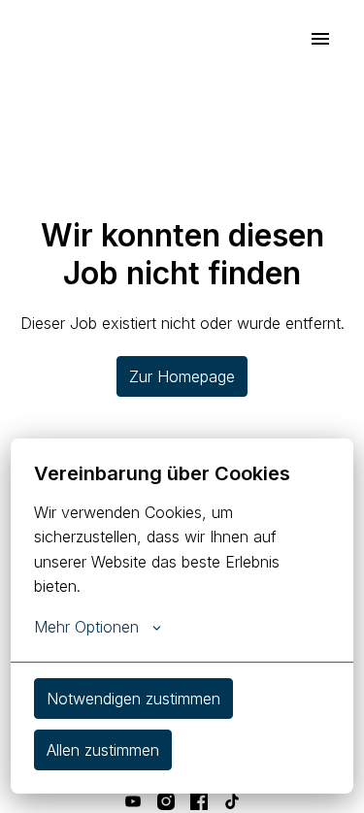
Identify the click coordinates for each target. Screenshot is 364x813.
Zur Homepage (182, 376)
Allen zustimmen (103, 750)
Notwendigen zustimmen (133, 698)
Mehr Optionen (86, 626)
